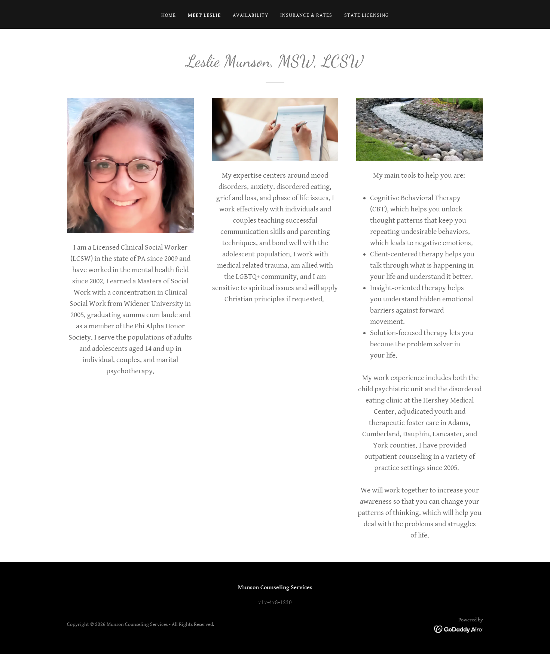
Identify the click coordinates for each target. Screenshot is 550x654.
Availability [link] (250, 15)
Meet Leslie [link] (204, 15)
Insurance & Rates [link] (306, 15)
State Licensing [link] (366, 15)
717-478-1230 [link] (275, 602)
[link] (458, 629)
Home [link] (168, 15)
